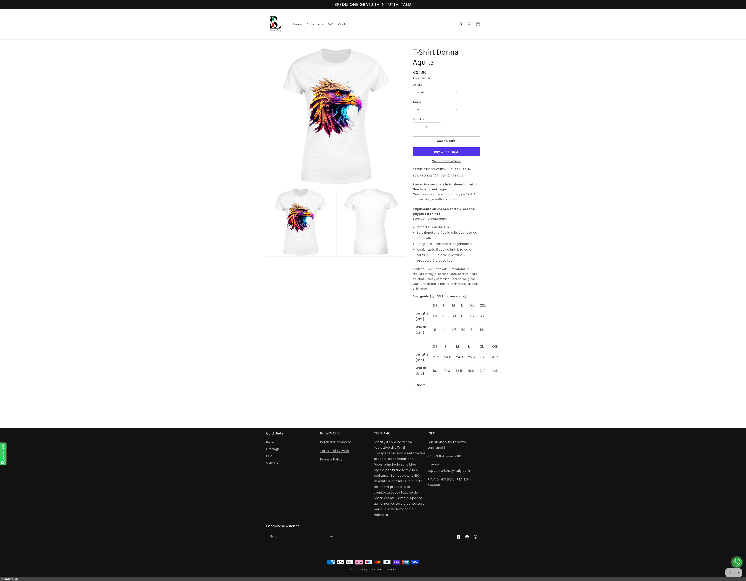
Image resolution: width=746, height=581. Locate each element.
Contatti (272, 463)
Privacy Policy (331, 459)
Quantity (418, 119)
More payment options (446, 161)
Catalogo (273, 449)
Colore (417, 85)
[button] (314, 24)
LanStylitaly (366, 569)
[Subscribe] (331, 536)
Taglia (417, 102)
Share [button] (421, 385)
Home (270, 442)
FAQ (269, 456)
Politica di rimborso (335, 442)
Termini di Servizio (334, 450)
